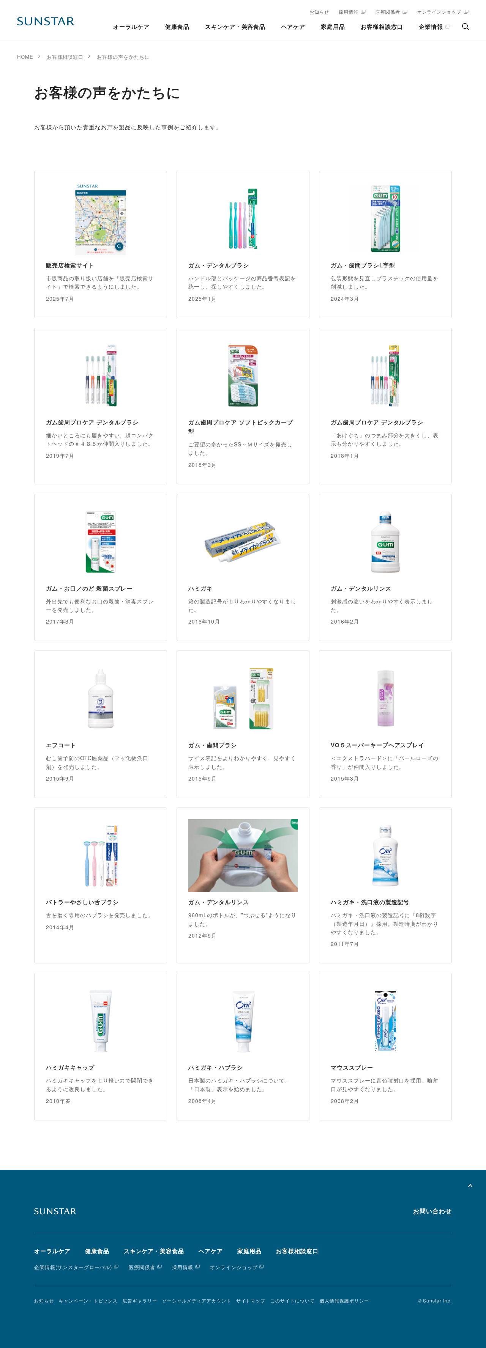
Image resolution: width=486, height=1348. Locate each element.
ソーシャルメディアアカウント (196, 1300)
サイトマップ (251, 1300)
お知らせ (319, 11)
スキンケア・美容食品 (235, 27)
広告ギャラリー (140, 1300)
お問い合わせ (432, 1211)
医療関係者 (388, 11)
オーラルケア (131, 27)
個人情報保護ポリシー (344, 1300)
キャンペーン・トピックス (88, 1300)
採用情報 (348, 11)
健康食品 (177, 27)
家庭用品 (333, 27)
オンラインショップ (439, 11)
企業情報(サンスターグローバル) (73, 1267)
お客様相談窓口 (382, 27)
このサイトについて (292, 1300)
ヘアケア (293, 27)
